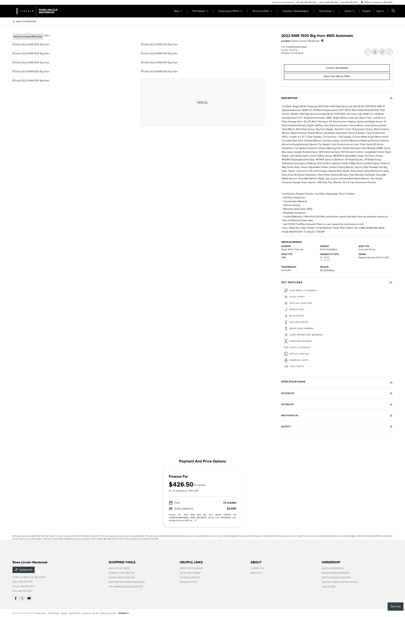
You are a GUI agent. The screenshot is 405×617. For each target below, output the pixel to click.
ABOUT (256, 562)
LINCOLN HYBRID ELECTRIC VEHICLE (340, 582)
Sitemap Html (74, 613)
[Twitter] (22, 598)
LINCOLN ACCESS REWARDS (336, 573)
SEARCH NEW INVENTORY (122, 577)
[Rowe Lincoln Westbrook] (39, 10)
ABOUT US (256, 573)
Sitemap (63, 613)
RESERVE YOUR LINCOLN (121, 573)
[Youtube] (29, 598)
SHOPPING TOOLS (122, 562)
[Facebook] (15, 598)
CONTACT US (257, 568)
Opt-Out (95, 613)
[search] (393, 11)
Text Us (395, 606)
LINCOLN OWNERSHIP (333, 568)
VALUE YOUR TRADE (119, 568)
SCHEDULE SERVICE (190, 577)
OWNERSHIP (331, 562)
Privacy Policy (41, 613)
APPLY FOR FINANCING (191, 568)
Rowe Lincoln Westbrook (23, 613)
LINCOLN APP (328, 586)
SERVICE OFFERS (188, 582)
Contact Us (25, 570)
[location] (362, 2)
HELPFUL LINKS (191, 562)
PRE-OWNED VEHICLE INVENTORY (126, 586)
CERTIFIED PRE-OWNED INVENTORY (127, 582)
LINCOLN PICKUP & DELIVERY (336, 577)
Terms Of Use (53, 613)
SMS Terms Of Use (108, 613)
